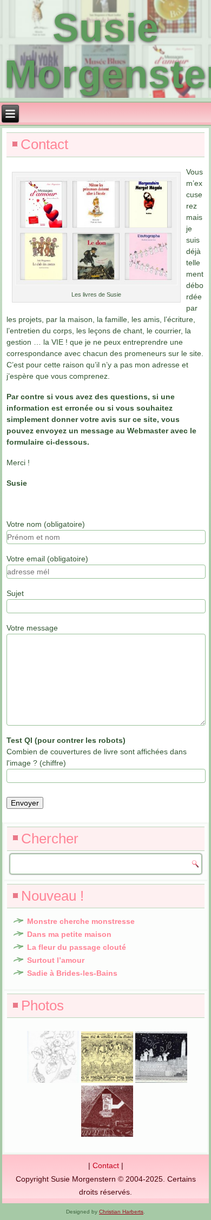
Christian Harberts (121, 1212)
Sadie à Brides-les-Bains (72, 973)
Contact (106, 1165)
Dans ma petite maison (69, 934)
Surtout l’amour (55, 960)
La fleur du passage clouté (76, 947)
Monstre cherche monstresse (81, 921)
